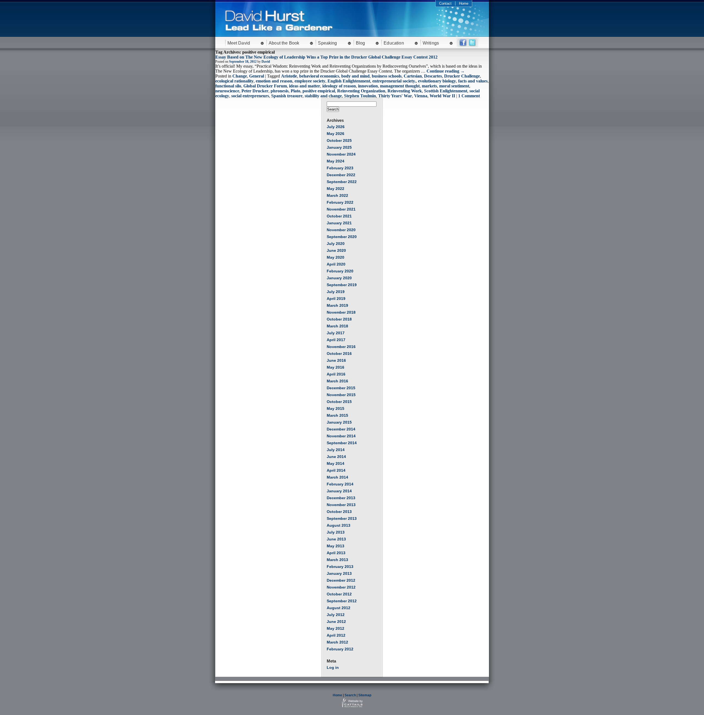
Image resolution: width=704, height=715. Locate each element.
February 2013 (340, 566)
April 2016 (336, 374)
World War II (442, 95)
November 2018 (341, 312)
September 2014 (342, 443)
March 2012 (337, 642)
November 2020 (341, 230)
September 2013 (342, 518)
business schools (387, 76)
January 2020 (339, 278)
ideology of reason (339, 86)
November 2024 (341, 154)
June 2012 (336, 621)
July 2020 (336, 243)
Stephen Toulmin (360, 95)
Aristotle (289, 76)
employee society (310, 81)
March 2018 (337, 326)
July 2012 (336, 614)
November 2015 (341, 395)
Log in (333, 667)
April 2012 (336, 635)
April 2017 (336, 340)
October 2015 (339, 401)
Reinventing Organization (361, 91)
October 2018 (339, 319)
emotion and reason (274, 81)
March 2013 (337, 559)
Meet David (238, 43)
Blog (360, 43)
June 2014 (336, 456)
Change (239, 76)
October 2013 (339, 511)
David (266, 62)
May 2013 (335, 546)
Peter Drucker (254, 91)
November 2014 (341, 436)
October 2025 (339, 140)
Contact (445, 3)
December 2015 (341, 388)
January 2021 (339, 223)
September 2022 (342, 182)
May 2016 (335, 367)
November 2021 (341, 209)
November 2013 (341, 505)
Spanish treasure (286, 95)
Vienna (420, 95)
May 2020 (335, 257)
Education (394, 43)
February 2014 (340, 484)
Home (463, 3)
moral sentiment (454, 86)
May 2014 (335, 463)
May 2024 (335, 161)
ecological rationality (234, 81)
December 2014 (341, 429)
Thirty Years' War (395, 95)
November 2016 (341, 346)
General (256, 76)
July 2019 (336, 291)
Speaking (327, 43)
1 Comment (469, 95)
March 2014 (337, 477)
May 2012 (335, 628)
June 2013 (336, 539)
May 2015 (335, 408)
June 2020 (336, 250)
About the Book (284, 43)
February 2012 (340, 649)
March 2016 (337, 381)
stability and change (323, 95)
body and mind (355, 76)
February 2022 (340, 202)
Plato (295, 91)
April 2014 (336, 470)
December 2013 (341, 498)
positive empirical (318, 91)
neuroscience (227, 91)
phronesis (279, 91)
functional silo (228, 86)
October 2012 (339, 594)
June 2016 (336, 360)
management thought (400, 86)
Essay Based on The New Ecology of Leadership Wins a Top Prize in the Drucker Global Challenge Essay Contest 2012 (326, 57)
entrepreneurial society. (394, 81)
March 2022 (337, 195)
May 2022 (335, 188)
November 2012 (341, 587)
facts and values (473, 81)
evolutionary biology (437, 81)
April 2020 (336, 264)
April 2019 (336, 298)
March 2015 (337, 415)
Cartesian (413, 76)
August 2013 (338, 525)
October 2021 (339, 216)
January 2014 (339, 491)
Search (350, 695)
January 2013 (339, 573)
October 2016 (339, 353)
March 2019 (337, 305)
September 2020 (342, 236)
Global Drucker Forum (265, 86)
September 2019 (342, 285)
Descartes (433, 76)
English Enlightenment (349, 81)
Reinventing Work (404, 91)
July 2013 (336, 532)
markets (429, 86)
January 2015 (339, 422)
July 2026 (336, 127)
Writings (431, 43)
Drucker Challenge (462, 76)
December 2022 (341, 175)
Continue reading (446, 71)
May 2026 (335, 133)
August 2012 (338, 608)
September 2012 (342, 601)
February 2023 (340, 168)
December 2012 (341, 580)
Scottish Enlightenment (445, 91)
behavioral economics (319, 76)
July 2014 (336, 450)
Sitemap (364, 695)
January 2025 (339, 147)
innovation (368, 86)
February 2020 (340, 271)
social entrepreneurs (250, 95)
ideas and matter (304, 86)
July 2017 (336, 333)
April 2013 (336, 553)
